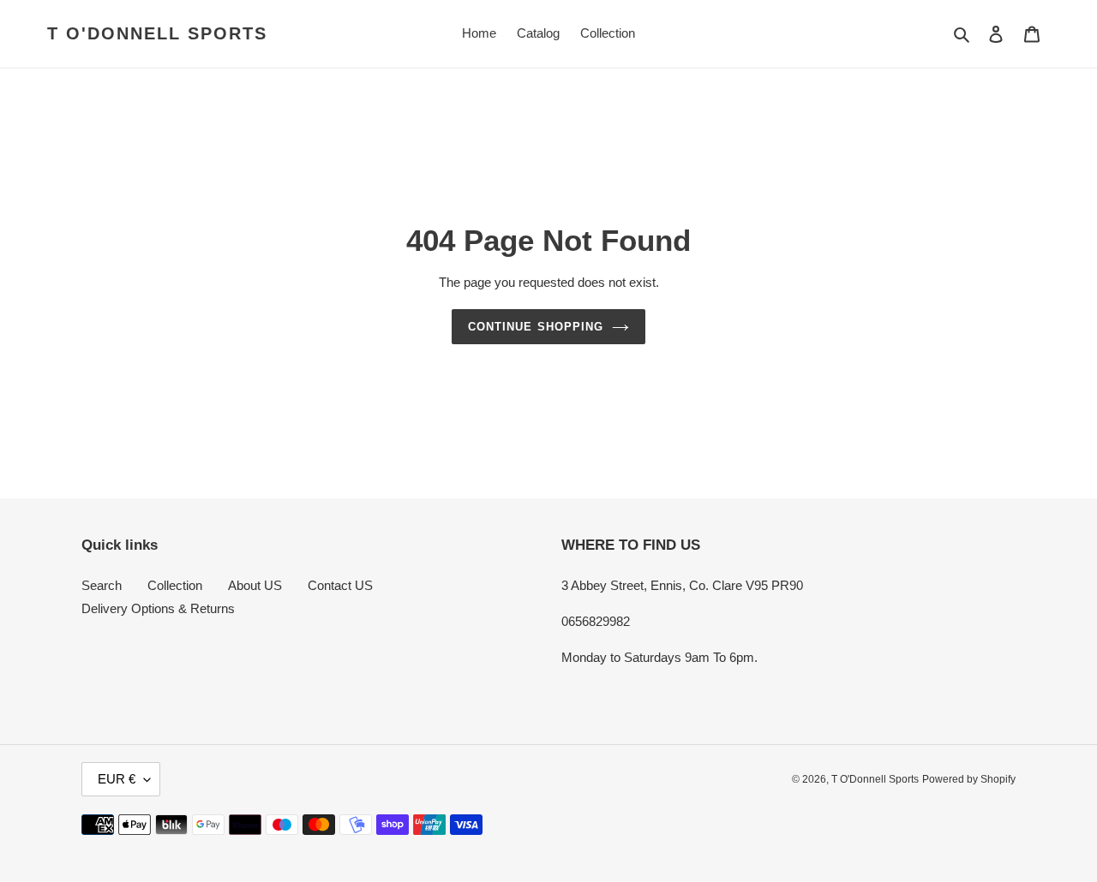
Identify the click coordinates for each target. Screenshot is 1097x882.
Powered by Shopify (969, 779)
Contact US (340, 585)
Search (101, 585)
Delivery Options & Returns (158, 608)
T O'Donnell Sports (157, 33)
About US (255, 585)
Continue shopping (535, 326)
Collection (174, 585)
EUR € (116, 779)
